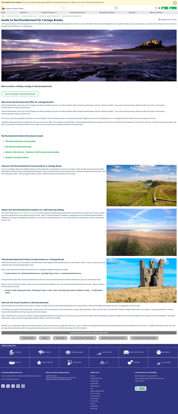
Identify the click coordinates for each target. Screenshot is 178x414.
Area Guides (60, 338)
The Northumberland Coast (18, 146)
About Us (92, 376)
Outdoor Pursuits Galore (17, 157)
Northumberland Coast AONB (28, 213)
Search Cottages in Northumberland (20, 94)
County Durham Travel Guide (83, 338)
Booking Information (96, 378)
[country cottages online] (12, 8)
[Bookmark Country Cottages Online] (159, 8)
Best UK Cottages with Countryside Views (146, 376)
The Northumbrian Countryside (20, 141)
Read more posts (139, 381)
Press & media (94, 398)
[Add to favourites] (156, 8)
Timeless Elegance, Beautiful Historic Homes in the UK (149, 378)
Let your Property (95, 393)
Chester (44, 338)
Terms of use (93, 408)
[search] (115, 7)
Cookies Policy (94, 381)
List (166, 8)
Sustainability (94, 406)
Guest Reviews (94, 383)
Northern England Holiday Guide (113, 338)
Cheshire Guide (28, 338)
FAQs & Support (94, 386)
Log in (174, 8)
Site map (92, 403)
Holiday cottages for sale (97, 391)
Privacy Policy (94, 401)
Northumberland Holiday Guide (144, 338)
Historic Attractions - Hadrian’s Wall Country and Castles (32, 152)
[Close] (175, 3)
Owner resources (95, 396)
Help (91, 388)
